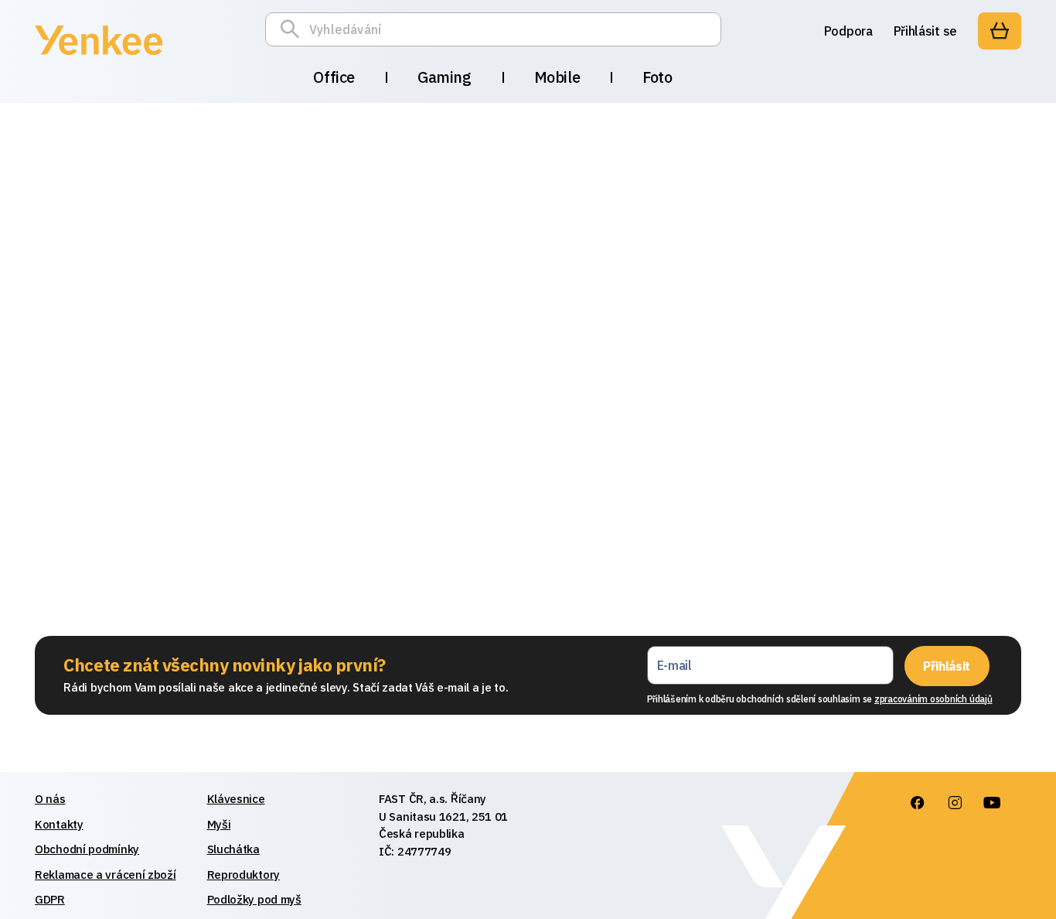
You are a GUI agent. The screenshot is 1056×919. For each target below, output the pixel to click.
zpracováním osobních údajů (933, 699)
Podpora (848, 31)
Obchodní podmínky (87, 849)
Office (334, 77)
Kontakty (59, 824)
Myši (219, 824)
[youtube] (991, 803)
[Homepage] (98, 57)
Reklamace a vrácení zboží (105, 874)
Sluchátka (233, 849)
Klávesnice (236, 798)
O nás (50, 798)
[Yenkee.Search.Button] (294, 29)
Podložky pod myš (254, 899)
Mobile (557, 77)
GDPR (50, 899)
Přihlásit (946, 666)
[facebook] (916, 803)
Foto (657, 77)
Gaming (444, 77)
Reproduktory (243, 874)
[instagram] (954, 803)
